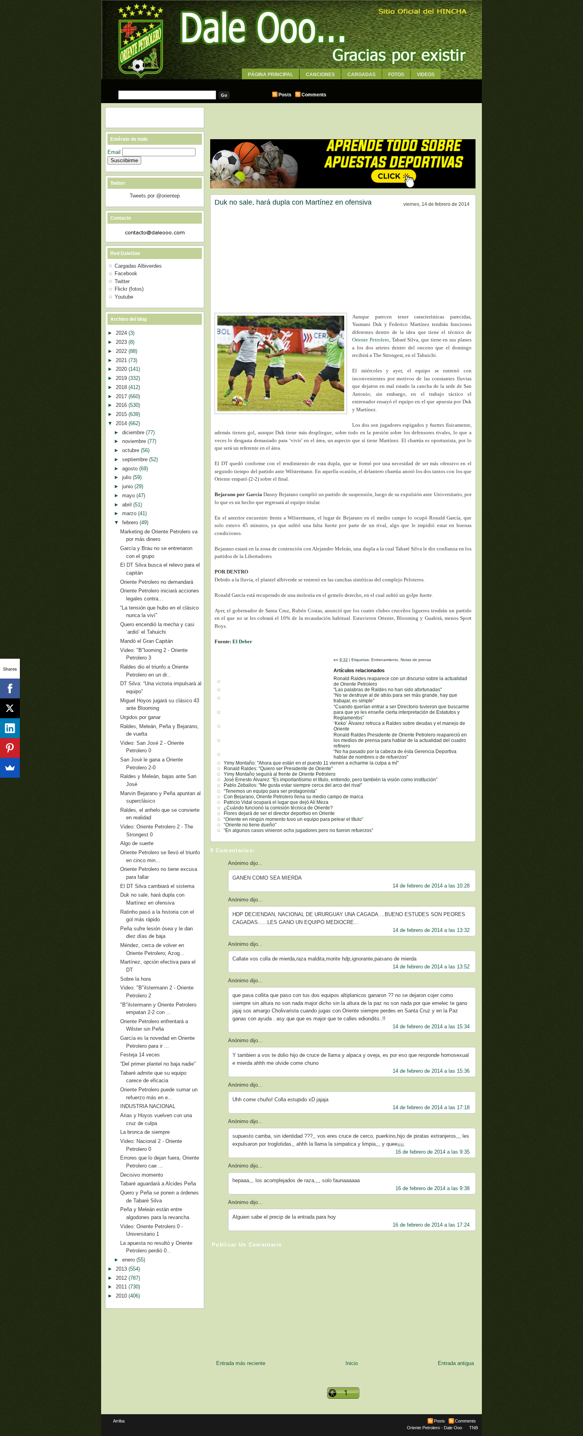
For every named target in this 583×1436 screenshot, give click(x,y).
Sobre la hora (135, 979)
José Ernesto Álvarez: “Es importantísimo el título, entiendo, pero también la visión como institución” (330, 779)
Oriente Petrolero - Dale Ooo (434, 1427)
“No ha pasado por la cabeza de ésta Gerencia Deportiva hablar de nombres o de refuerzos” (395, 754)
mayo (129, 495)
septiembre (135, 459)
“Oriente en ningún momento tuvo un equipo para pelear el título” (293, 819)
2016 (122, 405)
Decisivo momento (141, 1175)
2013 (122, 1269)
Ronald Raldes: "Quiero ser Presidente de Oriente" (278, 768)
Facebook (126, 273)
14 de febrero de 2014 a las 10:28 (431, 886)
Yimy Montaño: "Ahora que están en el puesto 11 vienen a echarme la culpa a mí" (311, 763)
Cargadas (361, 74)
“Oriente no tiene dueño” (250, 825)
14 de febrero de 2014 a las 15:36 (431, 1071)
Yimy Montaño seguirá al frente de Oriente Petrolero (280, 774)
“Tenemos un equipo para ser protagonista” (270, 791)
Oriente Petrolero (370, 340)
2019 (122, 378)
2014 (122, 423)
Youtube (124, 297)
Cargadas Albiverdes (138, 266)
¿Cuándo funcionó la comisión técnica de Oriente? (278, 808)
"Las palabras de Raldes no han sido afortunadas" (388, 689)
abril (127, 505)
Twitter (122, 281)
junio (128, 486)
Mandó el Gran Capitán (146, 641)
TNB (473, 1427)
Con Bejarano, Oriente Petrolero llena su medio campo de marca (293, 796)
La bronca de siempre (145, 1132)
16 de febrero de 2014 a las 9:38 (432, 1188)
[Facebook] (10, 688)
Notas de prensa (416, 660)
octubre (131, 450)
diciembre (134, 432)
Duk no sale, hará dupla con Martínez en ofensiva (293, 202)
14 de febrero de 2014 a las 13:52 (431, 967)
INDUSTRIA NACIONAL (147, 1106)
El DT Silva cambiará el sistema (157, 886)
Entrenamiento (384, 660)
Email (114, 152)
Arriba (119, 1421)
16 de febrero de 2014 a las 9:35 (432, 1152)
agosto (130, 469)
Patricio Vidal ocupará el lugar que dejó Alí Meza (276, 802)
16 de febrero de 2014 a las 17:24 (431, 1225)
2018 (122, 387)
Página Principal (270, 74)
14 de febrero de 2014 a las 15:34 (431, 1027)
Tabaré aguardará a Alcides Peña (158, 1184)
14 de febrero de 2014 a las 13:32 (431, 930)
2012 (122, 1278)
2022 (122, 351)
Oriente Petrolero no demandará (156, 582)
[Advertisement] (291, 82)
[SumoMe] (10, 768)
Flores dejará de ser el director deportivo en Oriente (279, 813)
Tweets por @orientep (155, 196)
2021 (122, 360)
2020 (122, 369)
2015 (122, 414)
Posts (285, 95)
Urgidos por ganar (140, 717)
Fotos (396, 74)
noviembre (135, 441)
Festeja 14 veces (140, 1055)
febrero (131, 522)
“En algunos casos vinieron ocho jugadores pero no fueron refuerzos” (298, 830)
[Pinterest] (10, 748)
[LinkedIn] (10, 728)
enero (129, 1260)
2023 (122, 342)
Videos (426, 74)
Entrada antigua (456, 1363)
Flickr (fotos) (129, 289)
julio (127, 477)
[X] (10, 708)
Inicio (351, 1363)
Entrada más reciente (240, 1363)
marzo (130, 513)
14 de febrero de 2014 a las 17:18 (431, 1107)
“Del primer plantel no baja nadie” (158, 1064)
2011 (122, 1287)
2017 (122, 396)
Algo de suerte (136, 843)
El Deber (242, 641)
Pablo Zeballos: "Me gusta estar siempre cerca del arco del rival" (293, 785)
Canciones (320, 74)
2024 (122, 333)
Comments (313, 95)
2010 (122, 1296)
